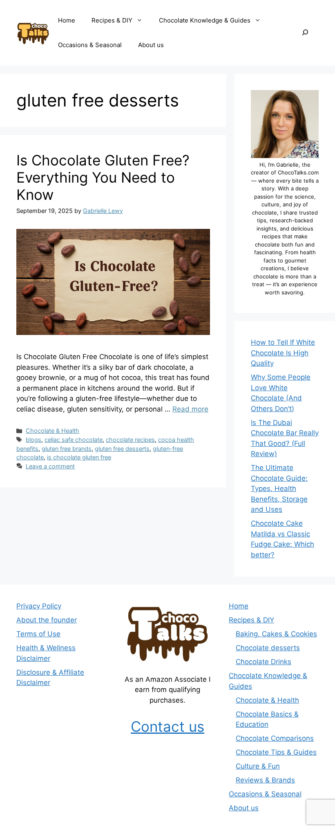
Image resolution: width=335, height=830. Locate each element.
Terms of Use (38, 634)
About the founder (46, 620)
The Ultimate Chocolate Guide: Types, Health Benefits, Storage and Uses (279, 488)
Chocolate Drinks (263, 662)
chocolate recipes (130, 439)
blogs (33, 439)
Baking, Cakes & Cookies (276, 634)
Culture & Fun (258, 766)
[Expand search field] (305, 33)
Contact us (167, 726)
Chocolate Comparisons (275, 738)
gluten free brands (67, 448)
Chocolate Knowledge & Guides (204, 20)
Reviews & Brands (265, 780)
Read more (190, 409)
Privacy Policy (38, 606)
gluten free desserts (122, 448)
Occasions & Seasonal (90, 45)
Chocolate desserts (268, 648)
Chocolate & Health (52, 430)
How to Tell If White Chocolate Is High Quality (283, 352)
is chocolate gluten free (79, 457)
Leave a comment (50, 466)
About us (151, 45)
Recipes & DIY (112, 20)
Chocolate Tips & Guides (276, 752)
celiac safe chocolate (74, 439)
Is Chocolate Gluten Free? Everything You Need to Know (103, 177)
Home (66, 20)
